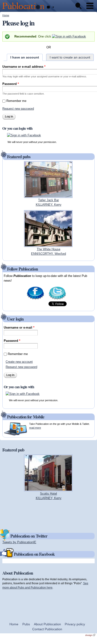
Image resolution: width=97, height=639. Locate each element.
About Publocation (47, 624)
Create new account (19, 361)
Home (5, 15)
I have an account (24, 57)
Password (10, 84)
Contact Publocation (47, 629)
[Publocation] (24, 9)
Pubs (26, 624)
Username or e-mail (19, 327)
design (90, 635)
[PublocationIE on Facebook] (35, 299)
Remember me (16, 101)
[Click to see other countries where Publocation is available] (50, 7)
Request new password (18, 108)
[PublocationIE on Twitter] (57, 299)
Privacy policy (75, 624)
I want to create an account (70, 57)
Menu (90, 6)
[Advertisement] (48, 514)
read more (35, 427)
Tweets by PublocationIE (19, 542)
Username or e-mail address (23, 66)
